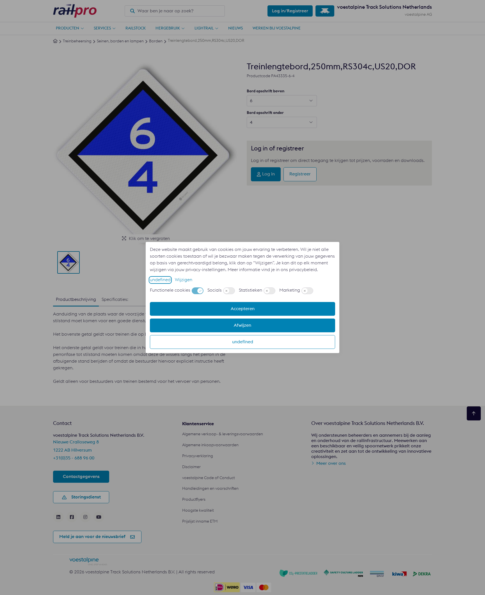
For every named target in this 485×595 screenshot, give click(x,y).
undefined (160, 280)
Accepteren (243, 308)
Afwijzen (242, 325)
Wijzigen (183, 280)
